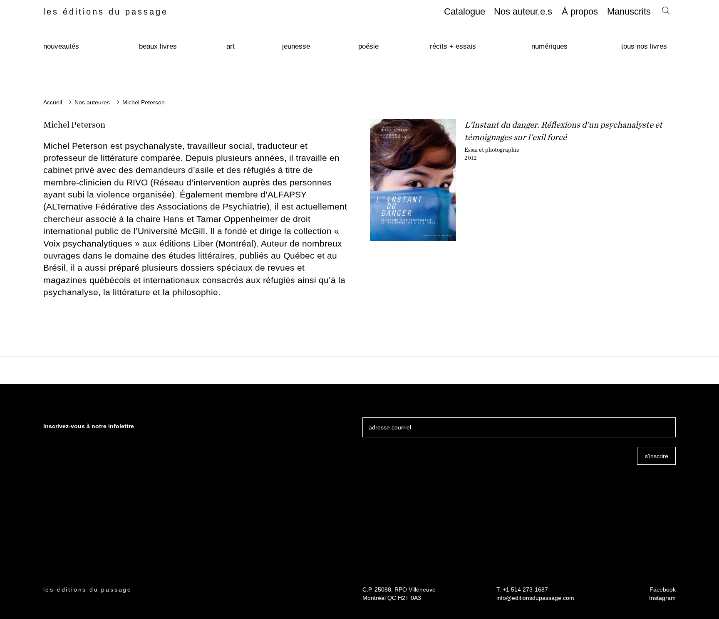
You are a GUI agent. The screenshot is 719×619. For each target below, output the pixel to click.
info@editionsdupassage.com (535, 597)
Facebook (663, 589)
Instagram (662, 597)
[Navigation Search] (665, 12)
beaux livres (158, 46)
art (230, 46)
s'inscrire (656, 456)
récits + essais (453, 46)
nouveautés (61, 46)
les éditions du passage (105, 11)
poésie (368, 46)
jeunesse (296, 46)
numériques (549, 46)
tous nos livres (644, 46)
